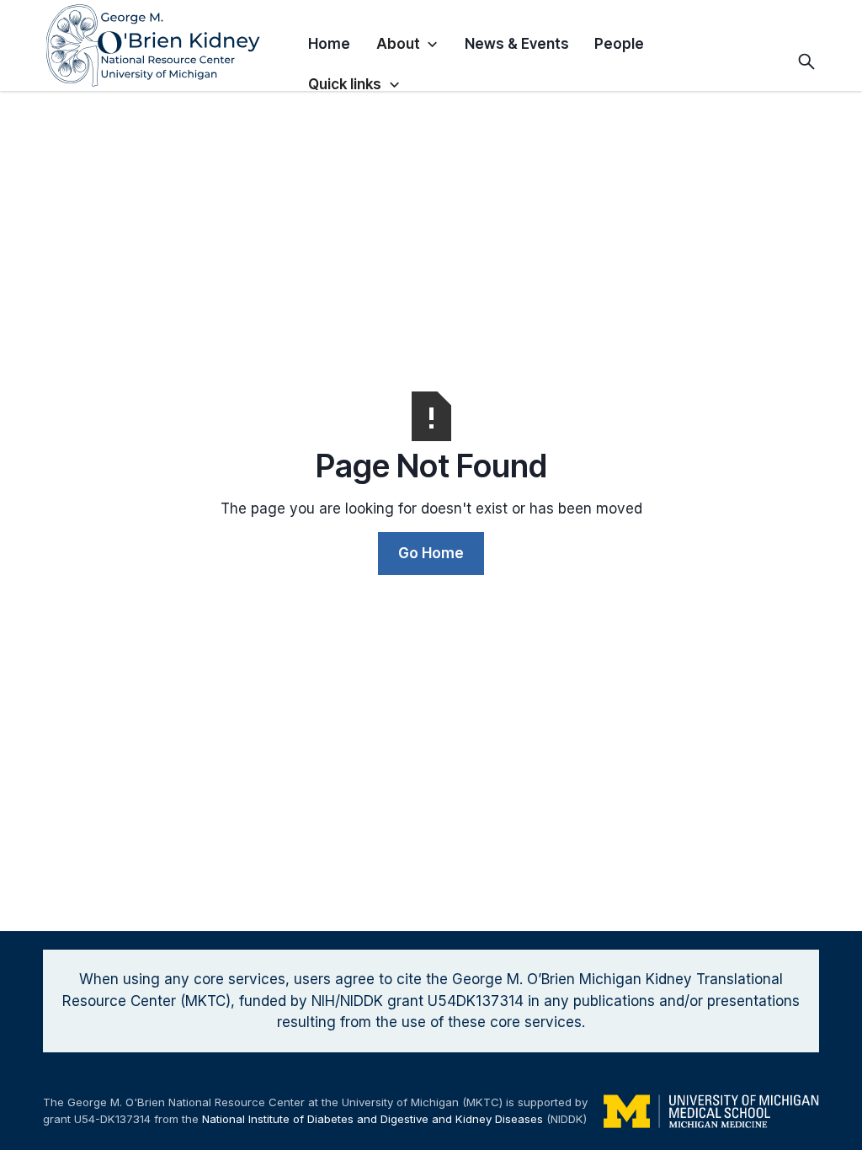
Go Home (431, 553)
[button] (407, 40)
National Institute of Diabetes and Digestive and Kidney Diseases (372, 1119)
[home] (169, 45)
